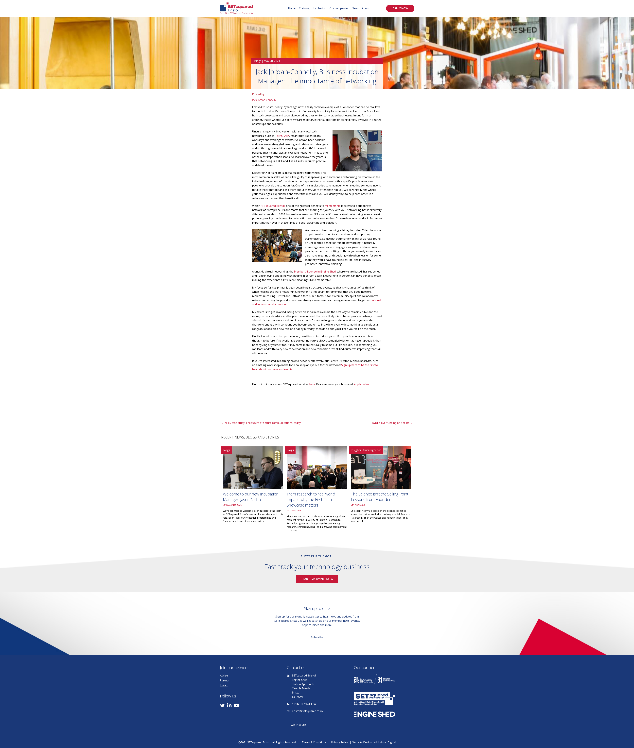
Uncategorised (372, 450)
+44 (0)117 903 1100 (304, 704)
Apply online (361, 384)
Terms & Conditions (314, 742)
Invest (224, 685)
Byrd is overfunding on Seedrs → (392, 423)
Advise (224, 675)
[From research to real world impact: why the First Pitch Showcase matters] (317, 490)
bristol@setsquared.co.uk (307, 711)
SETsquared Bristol (273, 206)
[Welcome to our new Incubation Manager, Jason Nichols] (253, 490)
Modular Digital (386, 742)
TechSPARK (282, 136)
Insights (356, 450)
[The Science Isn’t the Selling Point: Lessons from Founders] (381, 490)
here (312, 384)
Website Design (362, 742)
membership (332, 206)
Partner (224, 680)
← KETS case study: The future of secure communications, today (261, 423)
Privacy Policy (339, 742)
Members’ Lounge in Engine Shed (315, 271)
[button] (400, 8)
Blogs (257, 61)
